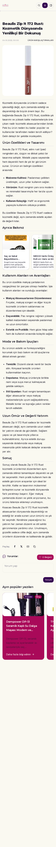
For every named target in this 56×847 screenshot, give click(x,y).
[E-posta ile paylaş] (28, 546)
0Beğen (47, 557)
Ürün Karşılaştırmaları (41, 40)
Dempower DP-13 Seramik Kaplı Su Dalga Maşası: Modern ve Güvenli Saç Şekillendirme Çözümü (21, 630)
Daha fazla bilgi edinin (18, 654)
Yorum (48, 579)
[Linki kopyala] (34, 546)
